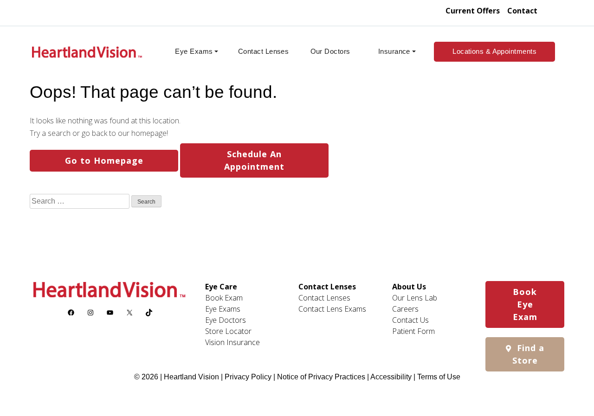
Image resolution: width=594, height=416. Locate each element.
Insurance (394, 51)
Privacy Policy (249, 377)
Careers (405, 309)
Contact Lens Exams (332, 309)
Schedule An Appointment (254, 160)
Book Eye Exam (525, 304)
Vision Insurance (232, 342)
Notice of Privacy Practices (321, 377)
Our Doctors (330, 51)
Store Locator (228, 331)
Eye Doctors (225, 320)
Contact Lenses (263, 51)
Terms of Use (438, 377)
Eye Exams (194, 51)
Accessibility (391, 377)
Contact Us (410, 320)
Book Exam (224, 298)
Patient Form (413, 331)
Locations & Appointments (494, 51)
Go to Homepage (104, 160)
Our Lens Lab (414, 298)
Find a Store (528, 354)
